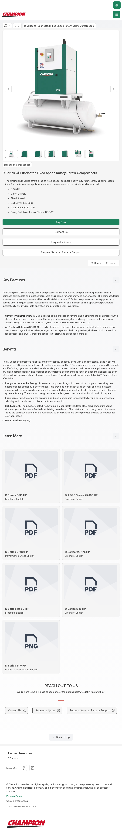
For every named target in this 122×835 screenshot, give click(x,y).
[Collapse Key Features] (116, 280)
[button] (61, 280)
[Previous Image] (8, 89)
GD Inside (13, 758)
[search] (109, 5)
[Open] (116, 14)
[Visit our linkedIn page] (32, 768)
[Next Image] (113, 89)
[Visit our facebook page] (24, 768)
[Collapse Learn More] (116, 436)
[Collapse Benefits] (116, 349)
